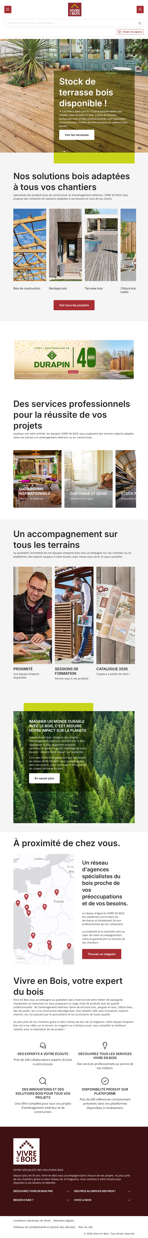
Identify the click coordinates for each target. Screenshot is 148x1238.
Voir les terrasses (77, 135)
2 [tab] (64, 151)
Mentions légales (64, 1220)
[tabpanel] (74, 101)
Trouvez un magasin (102, 954)
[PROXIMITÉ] (32, 624)
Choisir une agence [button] (130, 31)
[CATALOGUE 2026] (115, 624)
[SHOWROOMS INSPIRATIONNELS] (37, 479)
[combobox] (70, 23)
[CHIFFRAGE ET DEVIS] (88, 479)
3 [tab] (66, 151)
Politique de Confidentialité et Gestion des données (44, 1227)
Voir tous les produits (74, 305)
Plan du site (85, 1227)
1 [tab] (61, 151)
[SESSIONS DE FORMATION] (74, 624)
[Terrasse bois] (101, 252)
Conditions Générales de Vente (32, 1220)
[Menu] (7, 9)
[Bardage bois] (65, 252)
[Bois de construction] (30, 252)
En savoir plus (44, 778)
